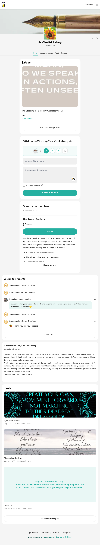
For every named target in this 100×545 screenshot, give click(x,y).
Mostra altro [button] (48, 265)
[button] (96, 4)
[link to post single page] (50, 408)
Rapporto (67, 532)
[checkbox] (31, 185)
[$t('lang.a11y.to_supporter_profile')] (10, 325)
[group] (50, 243)
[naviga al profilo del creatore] (50, 33)
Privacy (45, 532)
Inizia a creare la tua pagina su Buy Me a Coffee (49, 537)
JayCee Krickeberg (50, 42)
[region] (50, 96)
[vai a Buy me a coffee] (3, 4)
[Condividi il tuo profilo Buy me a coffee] (97, 38)
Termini (55, 532)
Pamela (12, 299)
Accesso (89, 4)
